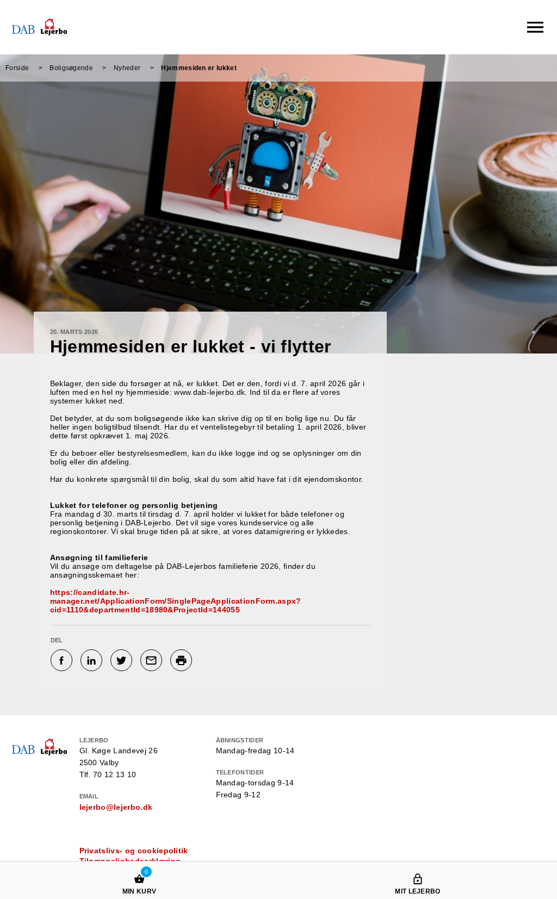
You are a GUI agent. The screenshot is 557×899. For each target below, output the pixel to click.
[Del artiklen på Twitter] (122, 660)
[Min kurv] (139, 868)
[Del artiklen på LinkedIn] (93, 660)
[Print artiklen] (182, 660)
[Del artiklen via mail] (152, 660)
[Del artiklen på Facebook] (63, 660)
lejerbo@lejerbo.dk (116, 807)
